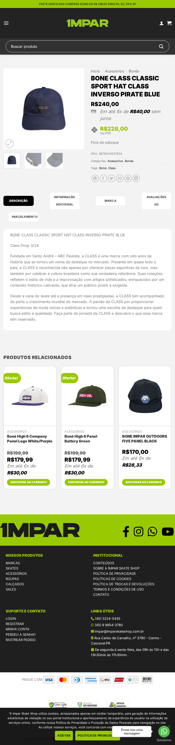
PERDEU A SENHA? (21, 634)
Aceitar (63, 735)
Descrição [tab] (18, 200)
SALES (11, 589)
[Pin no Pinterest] (128, 178)
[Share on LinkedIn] (136, 178)
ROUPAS (12, 579)
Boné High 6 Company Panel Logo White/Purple (29, 438)
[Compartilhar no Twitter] (111, 178)
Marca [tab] (110, 200)
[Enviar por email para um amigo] (120, 178)
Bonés (134, 71)
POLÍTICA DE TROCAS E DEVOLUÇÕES (123, 584)
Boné (102, 168)
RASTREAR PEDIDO (21, 640)
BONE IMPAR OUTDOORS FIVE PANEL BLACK (144, 438)
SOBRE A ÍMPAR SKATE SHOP (116, 568)
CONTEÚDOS (103, 563)
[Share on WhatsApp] (95, 178)
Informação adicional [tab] (64, 200)
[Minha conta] (161, 23)
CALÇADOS (15, 584)
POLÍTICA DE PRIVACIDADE (114, 573)
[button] (6, 23)
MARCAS (13, 563)
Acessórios (114, 71)
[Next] (77, 109)
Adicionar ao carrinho (28, 482)
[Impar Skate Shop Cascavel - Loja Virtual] (87, 23)
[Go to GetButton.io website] (164, 740)
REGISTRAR (15, 624)
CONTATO (101, 594)
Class (112, 168)
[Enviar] (161, 46)
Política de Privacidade (98, 735)
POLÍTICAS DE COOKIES (112, 579)
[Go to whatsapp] (164, 731)
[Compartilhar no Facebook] (103, 178)
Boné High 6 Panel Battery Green (80, 438)
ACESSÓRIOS (16, 573)
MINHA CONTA (17, 629)
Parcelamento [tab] (25, 216)
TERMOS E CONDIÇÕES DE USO (118, 589)
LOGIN (11, 618)
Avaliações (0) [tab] (157, 200)
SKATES (12, 568)
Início (95, 71)
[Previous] (11, 109)
